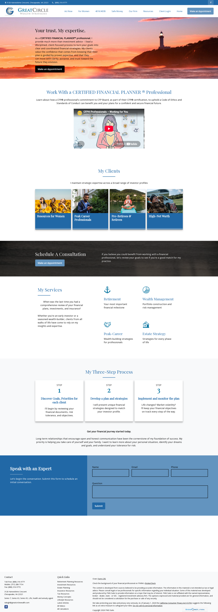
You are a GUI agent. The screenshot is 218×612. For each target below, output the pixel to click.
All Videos (61, 606)
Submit (99, 505)
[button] (68, 11)
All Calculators (63, 609)
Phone (174, 467)
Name (95, 467)
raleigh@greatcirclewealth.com (16, 602)
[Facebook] (211, 2)
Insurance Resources (65, 591)
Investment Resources (66, 584)
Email (135, 467)
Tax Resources (63, 594)
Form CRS (102, 579)
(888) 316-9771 (61, 2)
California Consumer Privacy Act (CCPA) (176, 603)
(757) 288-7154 (17, 584)
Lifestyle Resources (65, 600)
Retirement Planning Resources (70, 581)
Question (97, 483)
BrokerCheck (150, 583)
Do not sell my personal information (147, 605)
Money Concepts (64, 597)
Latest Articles (63, 603)
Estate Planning (63, 587)
